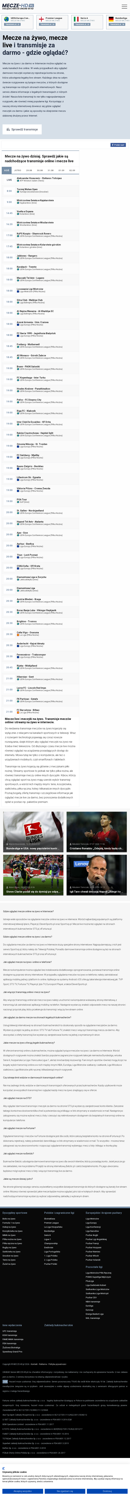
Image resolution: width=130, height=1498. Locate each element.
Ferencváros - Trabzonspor (31, 654)
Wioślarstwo (25, 225)
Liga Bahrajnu (25, 302)
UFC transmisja (10, 1331)
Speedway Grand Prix (12, 1351)
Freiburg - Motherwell (28, 344)
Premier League (51, 1222)
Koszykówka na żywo (13, 1231)
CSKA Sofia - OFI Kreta (28, 566)
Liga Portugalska (52, 1251)
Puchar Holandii (93, 1260)
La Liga (22, 635)
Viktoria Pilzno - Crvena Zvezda (33, 488)
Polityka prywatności (57, 1364)
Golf (21, 502)
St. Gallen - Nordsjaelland (30, 510)
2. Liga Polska (50, 1260)
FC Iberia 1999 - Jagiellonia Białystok (36, 333)
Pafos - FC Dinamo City (29, 400)
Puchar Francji (92, 1243)
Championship (51, 1243)
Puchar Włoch (92, 1255)
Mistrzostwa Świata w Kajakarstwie (35, 200)
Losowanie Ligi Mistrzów (30, 289)
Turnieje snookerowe (29, 192)
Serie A (47, 1235)
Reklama (43, 1364)
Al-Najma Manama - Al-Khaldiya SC (35, 311)
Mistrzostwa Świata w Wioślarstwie (35, 222)
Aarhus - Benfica (25, 544)
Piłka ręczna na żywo (12, 1243)
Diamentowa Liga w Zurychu (31, 577)
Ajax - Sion (22, 533)
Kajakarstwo (25, 203)
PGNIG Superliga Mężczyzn (98, 1277)
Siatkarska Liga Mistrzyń (97, 1293)
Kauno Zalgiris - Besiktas (30, 466)
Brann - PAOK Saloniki (28, 366)
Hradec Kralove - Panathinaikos (33, 388)
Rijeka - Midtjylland (27, 665)
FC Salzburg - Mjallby (28, 455)
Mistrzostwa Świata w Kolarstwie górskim (39, 244)
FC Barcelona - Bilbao (28, 710)
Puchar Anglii (92, 1235)
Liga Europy (24, 325)
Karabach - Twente (26, 267)
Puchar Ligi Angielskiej (96, 1239)
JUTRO (17, 170)
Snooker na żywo (10, 1255)
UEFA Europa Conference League (34, 236)
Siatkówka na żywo (11, 1251)
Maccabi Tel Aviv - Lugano (30, 278)
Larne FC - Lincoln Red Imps (31, 688)
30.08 (40, 170)
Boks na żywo (9, 1218)
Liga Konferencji (93, 1227)
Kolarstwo (24, 214)
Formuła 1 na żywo (11, 1222)
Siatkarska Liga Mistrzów (97, 1289)
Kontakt (34, 1364)
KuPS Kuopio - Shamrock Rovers (34, 233)
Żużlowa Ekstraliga (11, 1347)
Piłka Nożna (56, 236)
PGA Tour (22, 499)
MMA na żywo (9, 1235)
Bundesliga (49, 1231)
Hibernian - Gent (25, 677)
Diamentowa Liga (26, 588)
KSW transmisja (10, 1335)
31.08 (50, 170)
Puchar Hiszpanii (93, 1247)
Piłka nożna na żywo (12, 1239)
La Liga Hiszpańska (53, 1227)
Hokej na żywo (9, 1227)
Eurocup (89, 1310)
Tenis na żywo (9, 1260)
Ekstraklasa (49, 1218)
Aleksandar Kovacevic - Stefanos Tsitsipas (39, 178)
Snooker (44, 192)
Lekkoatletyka (25, 579)
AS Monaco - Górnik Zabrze (31, 355)
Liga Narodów (92, 1231)
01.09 (61, 170)
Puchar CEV (91, 1297)
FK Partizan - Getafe (27, 699)
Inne (34, 203)
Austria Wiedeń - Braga (29, 599)
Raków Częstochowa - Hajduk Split (35, 433)
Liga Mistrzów (26, 291)
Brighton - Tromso (27, 621)
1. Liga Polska (50, 1255)
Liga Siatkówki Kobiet (96, 1285)
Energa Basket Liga (95, 1314)
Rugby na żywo (9, 1247)
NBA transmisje (93, 1301)
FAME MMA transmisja (13, 1339)
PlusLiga (90, 1281)
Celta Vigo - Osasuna (28, 632)
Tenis (41, 180)
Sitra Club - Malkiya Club (29, 300)
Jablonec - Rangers (27, 256)
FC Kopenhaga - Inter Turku (31, 377)
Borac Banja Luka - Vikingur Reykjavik (36, 610)
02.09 (72, 170)
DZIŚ (6, 170)
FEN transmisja (9, 1343)
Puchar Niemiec (93, 1251)
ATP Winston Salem (28, 180)
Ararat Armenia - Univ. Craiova (33, 322)
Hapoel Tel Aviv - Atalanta (30, 521)
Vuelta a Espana (25, 211)
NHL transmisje (93, 1318)
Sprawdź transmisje (24, 129)
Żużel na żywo (9, 1264)
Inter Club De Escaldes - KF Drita (34, 422)
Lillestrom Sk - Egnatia (29, 477)
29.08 (29, 170)
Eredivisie (48, 1247)
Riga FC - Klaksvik (26, 411)
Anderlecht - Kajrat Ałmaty (30, 643)
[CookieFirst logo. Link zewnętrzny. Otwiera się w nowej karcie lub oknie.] (3, 1468)
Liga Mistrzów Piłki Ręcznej (98, 1272)
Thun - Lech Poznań (27, 555)
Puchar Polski (50, 1264)
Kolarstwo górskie (27, 247)
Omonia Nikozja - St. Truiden (32, 444)
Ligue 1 (47, 1239)
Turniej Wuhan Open (27, 189)
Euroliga (89, 1305)
